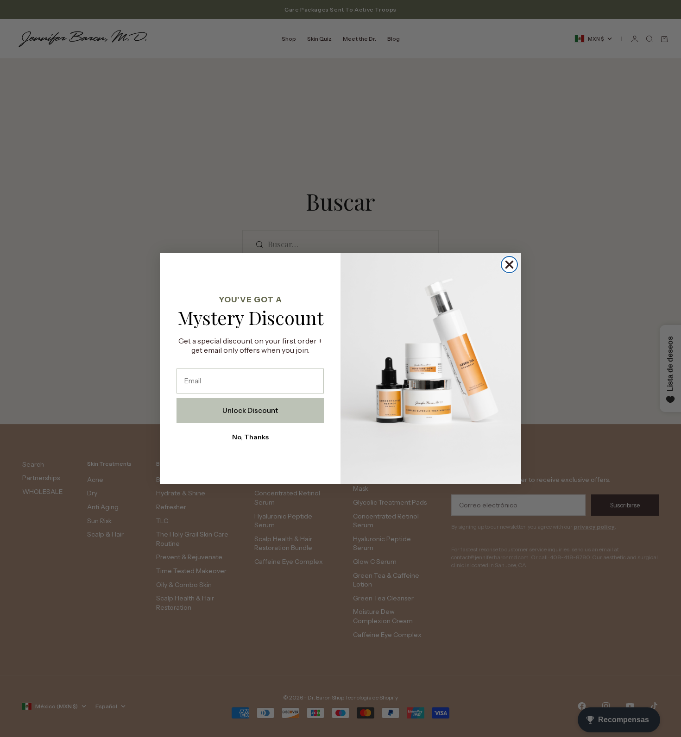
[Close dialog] (509, 264)
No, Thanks (250, 437)
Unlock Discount (250, 410)
